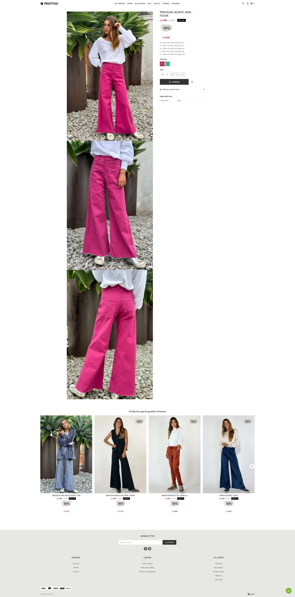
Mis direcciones (218, 571)
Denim (130, 3)
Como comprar (147, 563)
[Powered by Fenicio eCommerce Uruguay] (251, 594)
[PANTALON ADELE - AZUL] (229, 454)
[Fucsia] (162, 63)
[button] (252, 466)
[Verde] (167, 63)
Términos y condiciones (147, 571)
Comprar (176, 82)
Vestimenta (120, 3)
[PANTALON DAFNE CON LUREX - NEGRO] (120, 454)
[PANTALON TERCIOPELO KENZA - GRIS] (66, 454)
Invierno (176, 3)
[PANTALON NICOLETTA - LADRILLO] (175, 454)
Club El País (219, 580)
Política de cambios (147, 567)
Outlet (157, 3)
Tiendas (76, 567)
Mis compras (218, 567)
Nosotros (76, 563)
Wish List (218, 576)
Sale (149, 3)
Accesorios (140, 3)
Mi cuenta (218, 563)
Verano (166, 3)
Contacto (76, 571)
